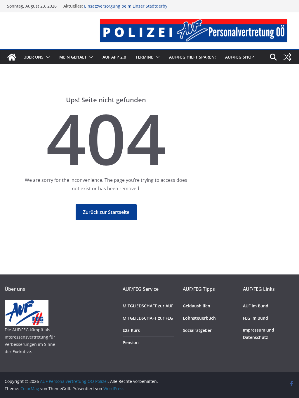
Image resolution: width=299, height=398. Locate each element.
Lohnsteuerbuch (199, 318)
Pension (131, 342)
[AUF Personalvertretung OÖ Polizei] (12, 57)
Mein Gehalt (73, 57)
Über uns (33, 57)
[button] (47, 57)
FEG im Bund (255, 318)
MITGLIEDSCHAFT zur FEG (148, 318)
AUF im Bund (255, 306)
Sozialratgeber (197, 330)
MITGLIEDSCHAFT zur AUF (148, 306)
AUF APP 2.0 (114, 57)
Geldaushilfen (196, 306)
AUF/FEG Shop (239, 57)
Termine (144, 57)
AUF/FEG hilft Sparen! (192, 57)
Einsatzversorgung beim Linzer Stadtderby (125, 6)
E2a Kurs (131, 330)
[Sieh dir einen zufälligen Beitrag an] (287, 57)
